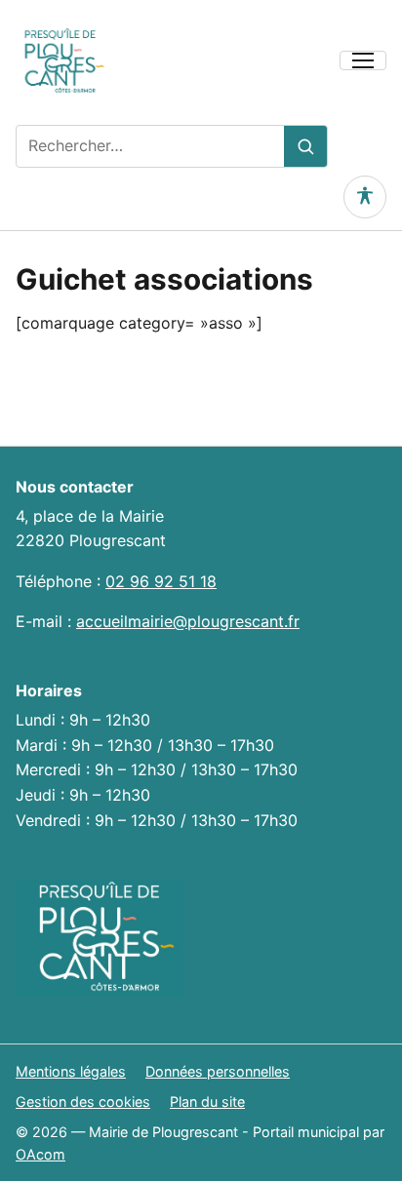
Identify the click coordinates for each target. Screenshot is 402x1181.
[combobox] (150, 146)
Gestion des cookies (83, 1101)
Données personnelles (217, 1071)
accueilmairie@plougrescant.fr (188, 621)
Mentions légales (71, 1071)
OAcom (40, 1154)
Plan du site (207, 1101)
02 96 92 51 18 (161, 581)
